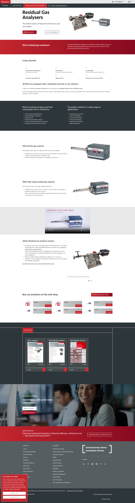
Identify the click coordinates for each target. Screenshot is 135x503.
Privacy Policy (26, 468)
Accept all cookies (14, 493)
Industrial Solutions (58, 466)
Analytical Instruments (58, 449)
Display (54, 457)
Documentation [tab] (28, 330)
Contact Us (26, 460)
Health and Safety (27, 454)
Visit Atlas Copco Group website (75, 491)
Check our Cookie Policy (14, 489)
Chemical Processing (58, 454)
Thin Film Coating (57, 480)
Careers (25, 449)
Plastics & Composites (58, 471)
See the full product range (100, 294)
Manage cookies (106, 499)
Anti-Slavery (26, 466)
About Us (25, 457)
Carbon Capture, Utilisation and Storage (63, 451)
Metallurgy (55, 468)
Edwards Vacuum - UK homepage (5, 2)
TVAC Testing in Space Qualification (62, 482)
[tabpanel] (67, 356)
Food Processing (57, 463)
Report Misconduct (28, 471)
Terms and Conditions (28, 463)
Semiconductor (56, 477)
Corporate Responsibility (29, 451)
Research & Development (59, 474)
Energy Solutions (57, 460)
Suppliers (25, 474)
